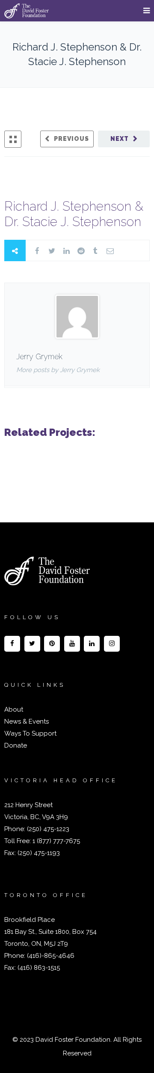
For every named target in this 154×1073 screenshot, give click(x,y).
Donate (15, 745)
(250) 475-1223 (47, 829)
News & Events (26, 721)
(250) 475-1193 (39, 853)
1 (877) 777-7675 (55, 841)
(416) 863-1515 (39, 968)
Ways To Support (30, 733)
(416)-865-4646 (50, 956)
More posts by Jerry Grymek (58, 370)
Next (119, 138)
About (13, 709)
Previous (71, 138)
